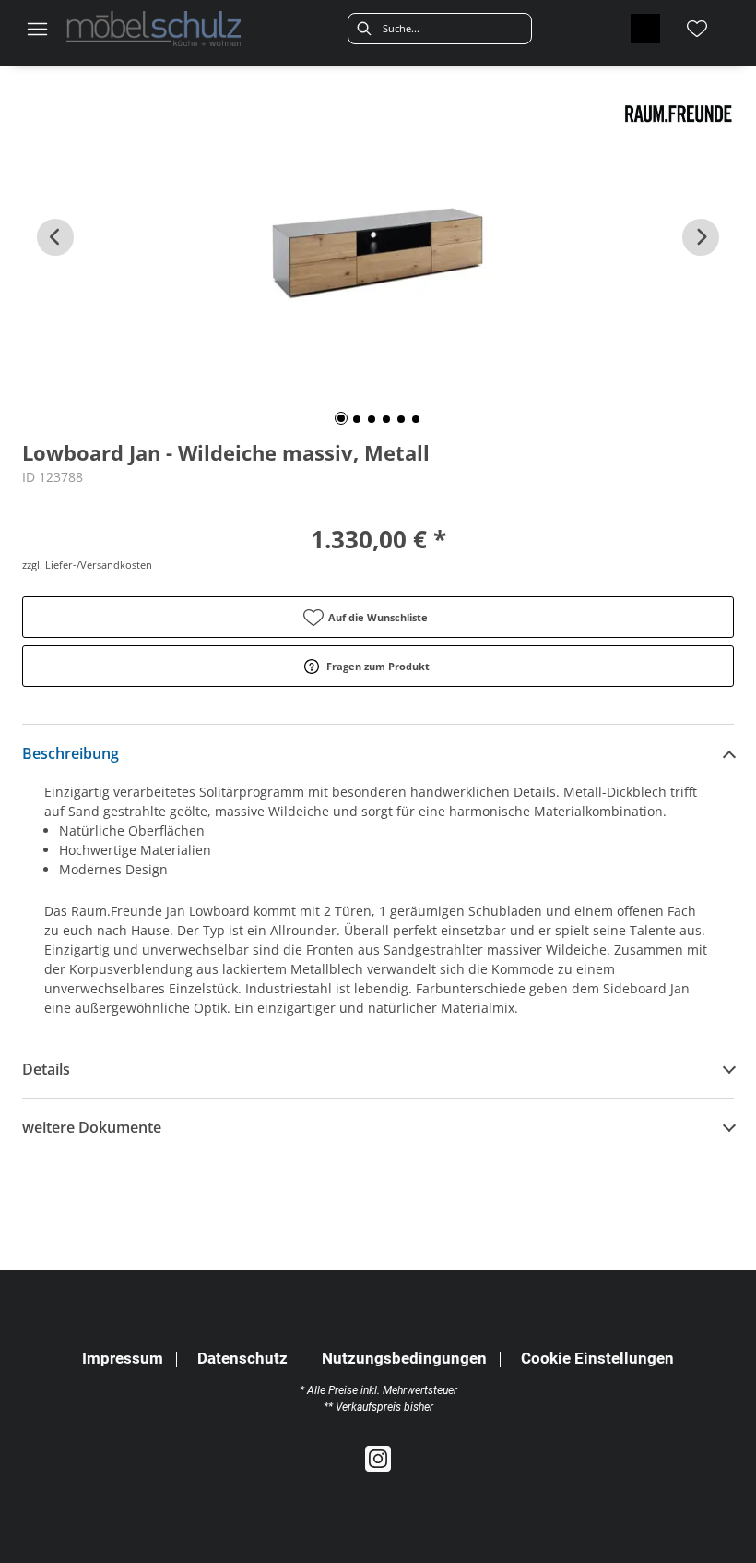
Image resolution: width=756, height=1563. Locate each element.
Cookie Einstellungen (597, 1359)
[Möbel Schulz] (153, 29)
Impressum (122, 1358)
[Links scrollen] (55, 237)
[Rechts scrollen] (700, 237)
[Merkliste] (697, 28)
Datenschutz (242, 1358)
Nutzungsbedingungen (404, 1358)
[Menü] (37, 28)
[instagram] (378, 1459)
